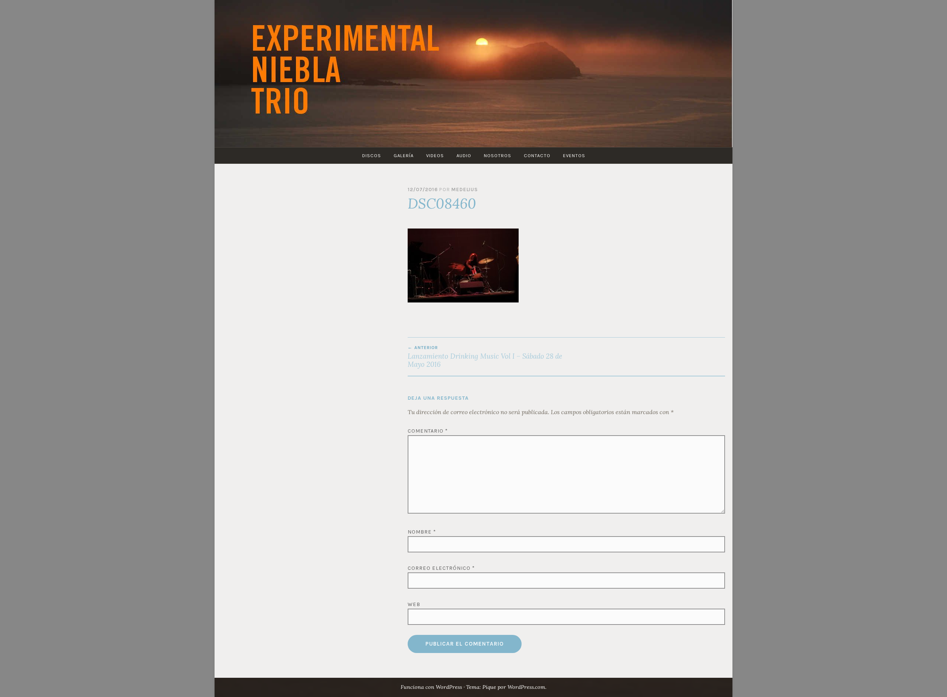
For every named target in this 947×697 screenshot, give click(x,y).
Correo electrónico (441, 568)
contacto (537, 155)
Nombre (422, 532)
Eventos (574, 155)
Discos (371, 155)
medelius (464, 189)
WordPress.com (526, 687)
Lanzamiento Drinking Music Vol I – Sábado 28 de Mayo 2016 (485, 357)
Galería (404, 155)
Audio (463, 155)
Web (414, 604)
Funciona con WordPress (431, 687)
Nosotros (497, 155)
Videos (435, 155)
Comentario (428, 431)
